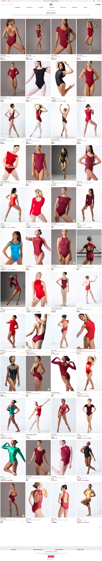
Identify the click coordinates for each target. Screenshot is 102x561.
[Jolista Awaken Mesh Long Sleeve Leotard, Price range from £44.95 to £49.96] (12, 289)
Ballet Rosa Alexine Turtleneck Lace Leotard (59, 519)
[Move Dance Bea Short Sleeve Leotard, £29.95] (38, 458)
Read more (57, 554)
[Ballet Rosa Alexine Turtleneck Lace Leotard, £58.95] (63, 500)
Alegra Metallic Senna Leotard (5, 435)
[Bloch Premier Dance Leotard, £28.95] (63, 373)
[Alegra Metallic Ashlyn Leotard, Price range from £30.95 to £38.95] (12, 458)
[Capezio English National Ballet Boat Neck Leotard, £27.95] (12, 163)
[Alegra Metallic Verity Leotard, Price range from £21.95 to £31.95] (89, 373)
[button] (51, 559)
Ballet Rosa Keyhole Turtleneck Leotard (58, 477)
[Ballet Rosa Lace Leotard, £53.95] (38, 247)
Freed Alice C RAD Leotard (56, 309)
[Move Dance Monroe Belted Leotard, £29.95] (63, 205)
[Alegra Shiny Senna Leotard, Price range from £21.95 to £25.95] (12, 247)
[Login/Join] (96, 4)
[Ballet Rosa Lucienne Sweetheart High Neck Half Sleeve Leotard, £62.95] (63, 415)
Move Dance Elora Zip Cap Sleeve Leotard (8, 351)
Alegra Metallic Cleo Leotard (82, 519)
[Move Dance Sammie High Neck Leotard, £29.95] (38, 373)
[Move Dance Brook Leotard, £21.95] (12, 36)
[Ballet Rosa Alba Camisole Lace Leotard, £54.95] (38, 500)
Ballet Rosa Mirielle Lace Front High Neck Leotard (9, 393)
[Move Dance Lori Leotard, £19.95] (89, 78)
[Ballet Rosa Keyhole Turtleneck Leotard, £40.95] (63, 458)
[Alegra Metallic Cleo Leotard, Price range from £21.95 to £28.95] (89, 500)
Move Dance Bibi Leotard (56, 56)
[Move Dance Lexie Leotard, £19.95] (38, 36)
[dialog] (51, 555)
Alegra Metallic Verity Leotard (82, 393)
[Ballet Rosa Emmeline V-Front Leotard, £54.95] (63, 331)
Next (100, 526)
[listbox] (95, 18)
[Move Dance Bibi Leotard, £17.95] (63, 36)
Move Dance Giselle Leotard (82, 56)
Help (9, 0)
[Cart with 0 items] (100, 4)
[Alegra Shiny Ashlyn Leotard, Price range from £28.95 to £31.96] (38, 205)
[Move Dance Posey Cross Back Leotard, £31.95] (12, 500)
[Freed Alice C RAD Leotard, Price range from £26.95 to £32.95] (63, 289)
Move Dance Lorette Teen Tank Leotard (84, 182)
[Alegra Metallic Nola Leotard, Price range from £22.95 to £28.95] (89, 458)
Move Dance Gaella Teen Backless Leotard (84, 309)
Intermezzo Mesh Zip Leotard (82, 140)
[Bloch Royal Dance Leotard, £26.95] (63, 120)
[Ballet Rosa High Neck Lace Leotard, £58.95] (38, 120)
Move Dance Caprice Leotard (5, 98)
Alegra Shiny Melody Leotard (82, 435)
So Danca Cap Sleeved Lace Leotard (32, 98)
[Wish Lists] (98, 4)
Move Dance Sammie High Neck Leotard (33, 393)
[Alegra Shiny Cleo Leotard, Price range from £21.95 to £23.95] (12, 205)
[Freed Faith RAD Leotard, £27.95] (38, 415)
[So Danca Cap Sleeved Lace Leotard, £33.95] (38, 78)
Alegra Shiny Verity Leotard (31, 309)
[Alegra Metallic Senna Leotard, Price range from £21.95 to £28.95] (12, 415)
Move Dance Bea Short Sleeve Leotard (33, 477)
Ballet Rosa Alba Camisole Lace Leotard (33, 519)
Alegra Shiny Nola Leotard (56, 98)
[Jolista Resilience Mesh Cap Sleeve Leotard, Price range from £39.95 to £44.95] (63, 163)
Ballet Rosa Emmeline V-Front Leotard (58, 351)
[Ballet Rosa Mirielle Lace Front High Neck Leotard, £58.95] (12, 373)
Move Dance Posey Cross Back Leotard (7, 519)
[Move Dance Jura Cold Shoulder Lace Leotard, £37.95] (89, 247)
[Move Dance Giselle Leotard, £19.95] (89, 36)
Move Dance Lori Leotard (81, 98)
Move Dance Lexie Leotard (31, 56)
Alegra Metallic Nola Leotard (82, 477)
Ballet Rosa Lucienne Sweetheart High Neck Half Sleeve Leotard (63, 435)
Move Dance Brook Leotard (5, 56)
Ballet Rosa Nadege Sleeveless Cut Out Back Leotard (86, 351)
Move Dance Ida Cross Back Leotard (7, 140)
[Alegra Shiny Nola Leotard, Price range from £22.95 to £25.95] (63, 78)
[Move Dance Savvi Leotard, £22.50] (38, 163)
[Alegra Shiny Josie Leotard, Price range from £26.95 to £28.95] (89, 205)
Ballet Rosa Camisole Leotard (31, 351)
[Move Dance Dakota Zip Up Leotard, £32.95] (63, 247)
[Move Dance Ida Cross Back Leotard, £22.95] (12, 120)
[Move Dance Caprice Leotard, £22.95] (12, 78)
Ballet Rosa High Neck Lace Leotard (32, 140)
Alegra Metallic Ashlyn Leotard (6, 477)
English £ (4, 0)
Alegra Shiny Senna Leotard (5, 267)
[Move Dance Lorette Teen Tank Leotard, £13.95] (89, 163)
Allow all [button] (51, 556)
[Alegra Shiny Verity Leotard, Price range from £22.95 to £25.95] (38, 289)
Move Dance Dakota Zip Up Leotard (57, 267)
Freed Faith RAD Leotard (30, 435)
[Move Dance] (51, 4)
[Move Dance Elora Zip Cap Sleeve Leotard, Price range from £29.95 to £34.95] (12, 331)
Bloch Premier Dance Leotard (56, 393)
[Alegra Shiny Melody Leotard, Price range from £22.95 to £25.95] (89, 415)
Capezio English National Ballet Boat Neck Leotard (9, 182)
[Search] (2, 4)
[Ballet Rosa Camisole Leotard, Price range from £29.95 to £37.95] (38, 331)
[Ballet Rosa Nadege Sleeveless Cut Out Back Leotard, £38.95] (89, 331)
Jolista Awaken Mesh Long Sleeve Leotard (8, 309)
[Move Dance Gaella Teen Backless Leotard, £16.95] (89, 289)
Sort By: (86, 18)
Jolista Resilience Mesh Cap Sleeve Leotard (59, 182)
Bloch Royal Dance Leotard (56, 140)
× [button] (100, 551)
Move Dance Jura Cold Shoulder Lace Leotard (85, 267)
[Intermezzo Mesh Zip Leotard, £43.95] (89, 120)
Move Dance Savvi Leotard (31, 182)
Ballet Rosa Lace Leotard (30, 267)
